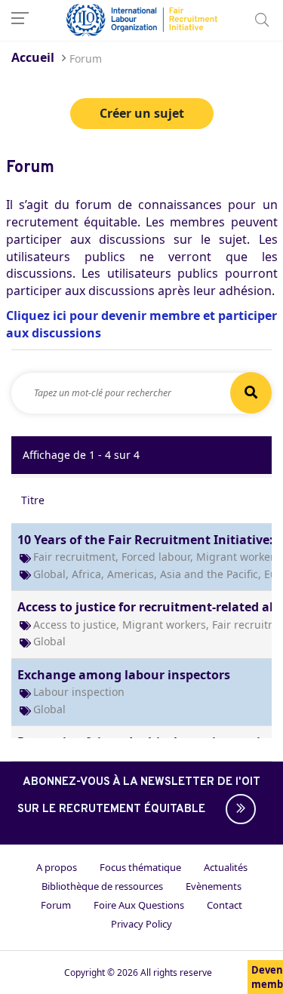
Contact (224, 905)
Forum (56, 905)
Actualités (226, 867)
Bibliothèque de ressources (102, 886)
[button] (237, 809)
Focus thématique (140, 867)
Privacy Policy (141, 924)
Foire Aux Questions (139, 905)
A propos (56, 867)
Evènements (213, 886)
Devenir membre (267, 977)
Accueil (32, 57)
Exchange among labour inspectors (123, 674)
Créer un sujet (142, 113)
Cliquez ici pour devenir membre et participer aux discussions (141, 324)
